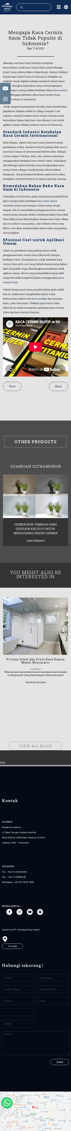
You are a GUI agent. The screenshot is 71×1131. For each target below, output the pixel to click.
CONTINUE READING (35, 682)
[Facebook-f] (9, 912)
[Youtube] (30, 912)
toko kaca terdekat (37, 298)
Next (58, 386)
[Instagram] (19, 912)
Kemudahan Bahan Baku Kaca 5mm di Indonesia (33, 187)
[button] (12, 946)
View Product (35, 540)
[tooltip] (5, 88)
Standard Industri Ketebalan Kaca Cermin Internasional (32, 133)
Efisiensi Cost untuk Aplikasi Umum (33, 241)
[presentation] (4, 637)
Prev (12, 386)
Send (60, 1062)
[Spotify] (40, 912)
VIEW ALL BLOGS (35, 746)
